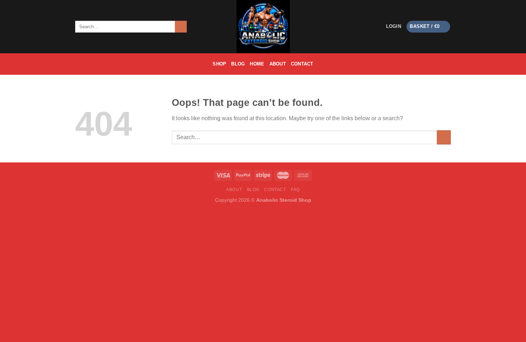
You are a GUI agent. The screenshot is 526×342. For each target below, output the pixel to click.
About (277, 64)
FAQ (295, 189)
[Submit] (181, 27)
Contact (302, 64)
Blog (238, 64)
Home (257, 64)
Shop (219, 64)
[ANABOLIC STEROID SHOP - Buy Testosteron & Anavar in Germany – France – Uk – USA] (263, 26)
